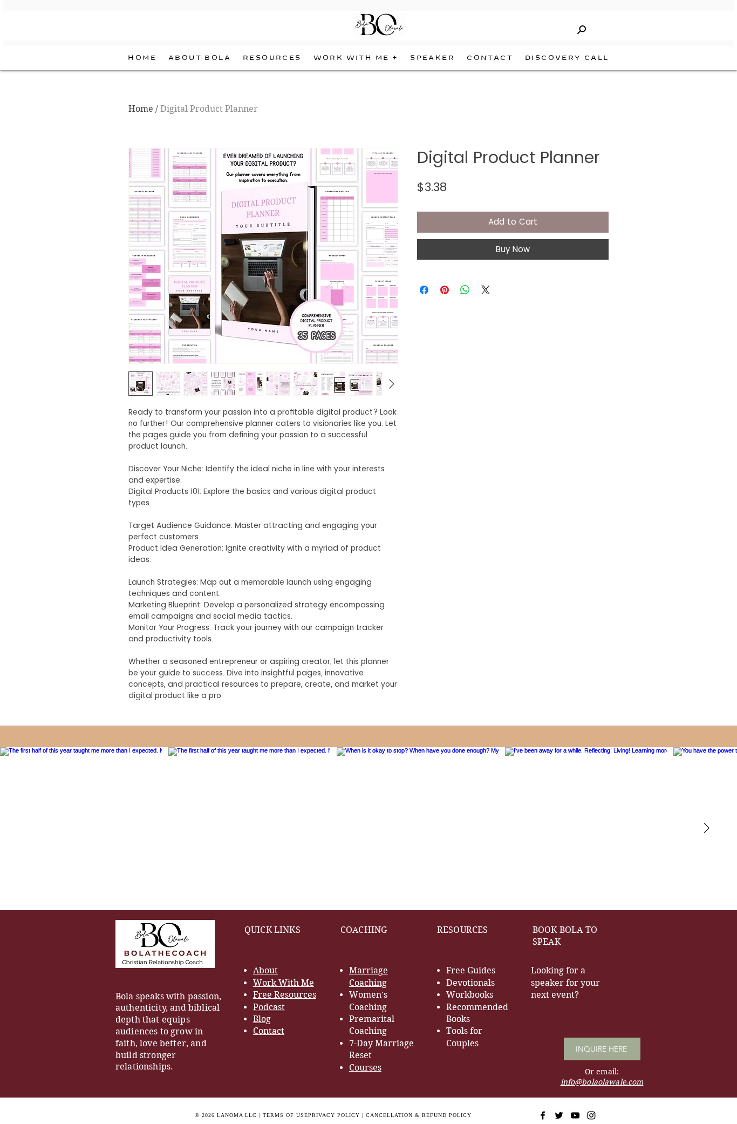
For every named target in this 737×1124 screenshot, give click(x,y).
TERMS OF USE (285, 1115)
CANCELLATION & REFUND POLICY (419, 1115)
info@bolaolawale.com (602, 1082)
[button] (356, 58)
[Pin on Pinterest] (444, 289)
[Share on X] (485, 289)
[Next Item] (706, 828)
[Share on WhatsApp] (465, 289)
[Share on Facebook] (424, 289)
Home (140, 109)
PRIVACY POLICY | (337, 1115)
